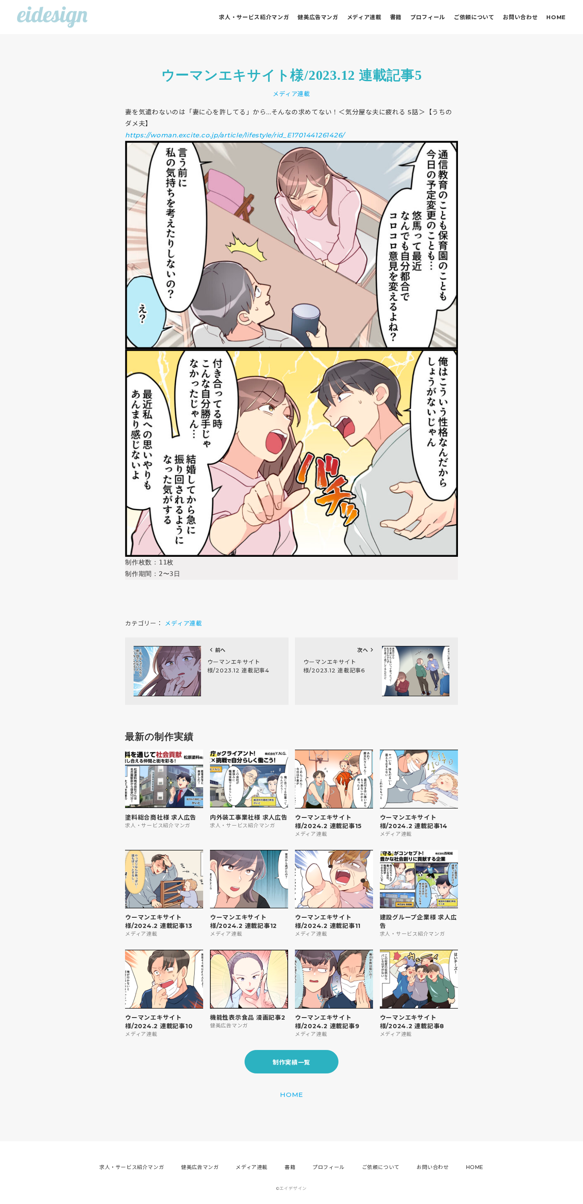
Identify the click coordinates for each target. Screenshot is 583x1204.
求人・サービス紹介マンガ (254, 17)
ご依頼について (474, 17)
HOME (556, 17)
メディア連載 (364, 17)
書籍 (396, 17)
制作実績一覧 (291, 1062)
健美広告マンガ (317, 17)
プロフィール (427, 17)
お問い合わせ (520, 17)
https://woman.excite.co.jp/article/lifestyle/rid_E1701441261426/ (234, 135)
